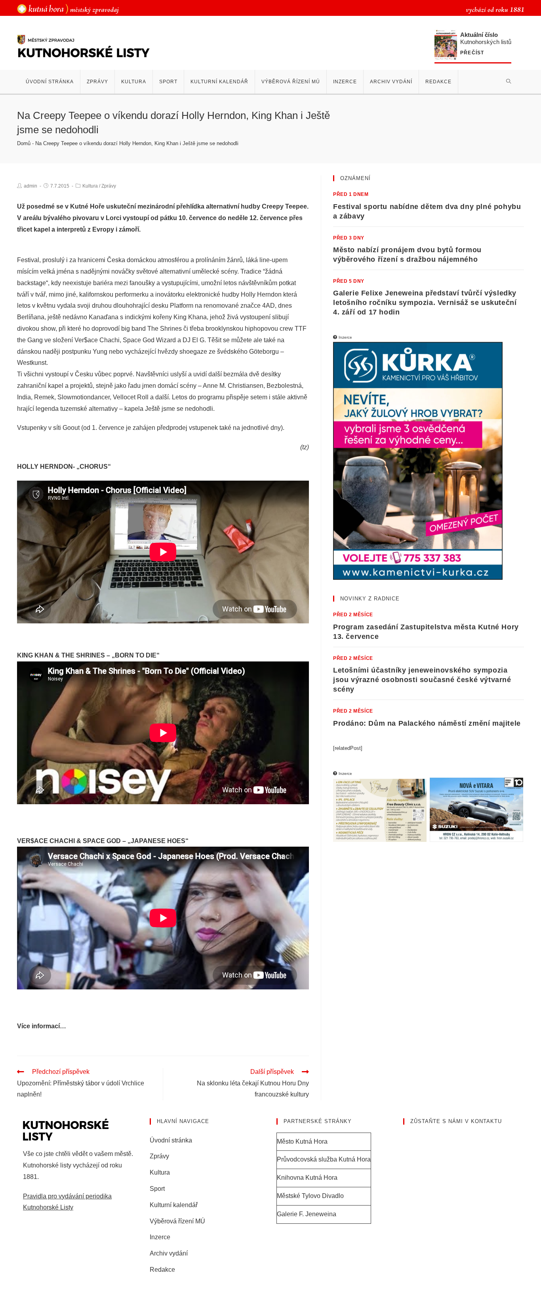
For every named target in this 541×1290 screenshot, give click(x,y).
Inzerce (160, 1237)
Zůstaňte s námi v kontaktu (456, 1121)
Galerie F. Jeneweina (306, 1214)
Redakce (162, 1269)
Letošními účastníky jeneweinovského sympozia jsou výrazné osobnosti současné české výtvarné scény (422, 679)
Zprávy (108, 186)
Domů (23, 143)
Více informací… (41, 1026)
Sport (157, 1188)
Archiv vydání (169, 1253)
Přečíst (472, 53)
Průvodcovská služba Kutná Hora (324, 1159)
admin (30, 186)
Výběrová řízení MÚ (177, 1221)
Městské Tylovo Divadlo (310, 1195)
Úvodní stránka (171, 1140)
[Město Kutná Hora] (68, 8)
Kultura (90, 186)
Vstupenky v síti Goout (48, 427)
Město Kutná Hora (302, 1141)
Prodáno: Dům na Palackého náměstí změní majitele (427, 723)
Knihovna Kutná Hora (307, 1177)
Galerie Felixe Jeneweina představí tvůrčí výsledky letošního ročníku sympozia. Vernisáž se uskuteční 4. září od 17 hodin (424, 302)
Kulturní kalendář (174, 1205)
